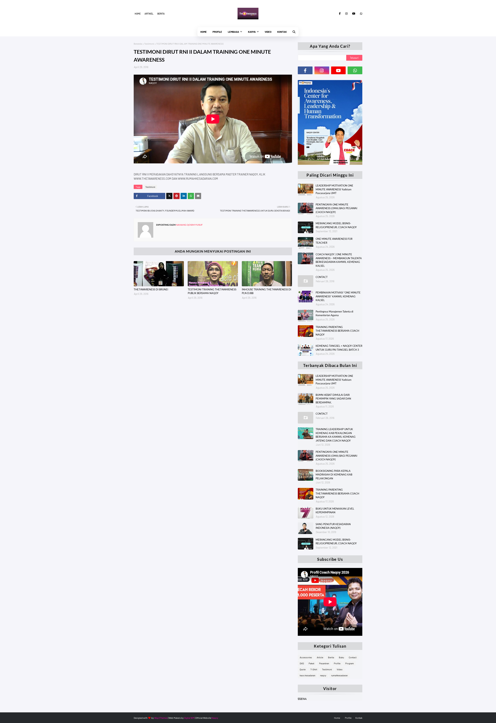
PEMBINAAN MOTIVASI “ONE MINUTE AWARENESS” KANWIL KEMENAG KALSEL (338, 296)
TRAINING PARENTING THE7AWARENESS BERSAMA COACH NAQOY (337, 330)
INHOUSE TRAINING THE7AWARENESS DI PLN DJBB (266, 291)
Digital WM (189, 717)
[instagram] (346, 13)
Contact (352, 657)
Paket (311, 663)
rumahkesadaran (339, 675)
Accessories (306, 657)
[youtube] (354, 13)
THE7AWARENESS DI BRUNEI (151, 289)
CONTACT (322, 277)
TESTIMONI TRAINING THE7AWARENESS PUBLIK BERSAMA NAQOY (212, 291)
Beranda (138, 43)
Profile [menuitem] (217, 31)
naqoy (323, 675)
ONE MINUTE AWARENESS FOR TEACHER (334, 240)
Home (138, 13)
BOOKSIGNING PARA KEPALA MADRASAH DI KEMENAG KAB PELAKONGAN (334, 474)
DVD (302, 663)
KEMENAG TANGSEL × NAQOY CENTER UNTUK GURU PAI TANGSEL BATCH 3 (339, 347)
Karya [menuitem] (252, 31)
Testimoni (149, 43)
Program (349, 663)
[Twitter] (169, 196)
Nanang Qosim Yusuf (189, 224)
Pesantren (324, 663)
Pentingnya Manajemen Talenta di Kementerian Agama (334, 313)
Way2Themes (161, 717)
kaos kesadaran (307, 675)
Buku (341, 657)
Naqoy (215, 717)
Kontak (358, 717)
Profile (337, 663)
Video (340, 669)
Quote (303, 669)
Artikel (149, 13)
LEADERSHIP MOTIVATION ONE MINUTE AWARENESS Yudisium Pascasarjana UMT (334, 189)
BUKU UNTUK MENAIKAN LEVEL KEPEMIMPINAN (335, 510)
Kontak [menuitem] (282, 31)
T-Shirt (313, 669)
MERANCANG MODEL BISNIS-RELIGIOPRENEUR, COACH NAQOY (336, 225)
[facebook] (340, 13)
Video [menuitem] (268, 31)
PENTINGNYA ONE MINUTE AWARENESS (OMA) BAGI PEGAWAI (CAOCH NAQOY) (336, 208)
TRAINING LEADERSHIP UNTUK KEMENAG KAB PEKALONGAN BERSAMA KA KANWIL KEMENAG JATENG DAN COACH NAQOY (336, 435)
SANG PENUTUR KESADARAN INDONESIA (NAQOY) (333, 526)
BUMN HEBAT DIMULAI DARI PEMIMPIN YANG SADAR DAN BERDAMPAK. (333, 398)
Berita (161, 13)
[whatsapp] (360, 13)
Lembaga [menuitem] (233, 31)
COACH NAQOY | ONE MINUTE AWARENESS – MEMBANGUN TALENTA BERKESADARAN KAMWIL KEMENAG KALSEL (339, 260)
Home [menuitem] (203, 31)
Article (320, 657)
